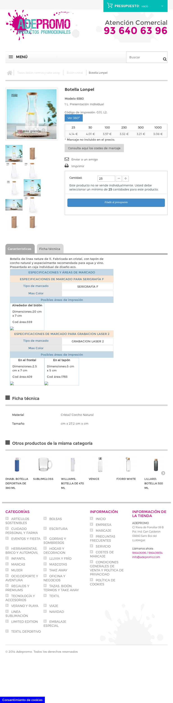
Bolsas (55, 519)
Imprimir (77, 166)
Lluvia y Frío (59, 558)
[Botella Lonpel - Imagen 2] (32, 153)
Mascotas (57, 564)
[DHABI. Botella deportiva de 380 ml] (17, 464)
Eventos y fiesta (25, 538)
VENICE (94, 479)
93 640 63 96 (136, 30)
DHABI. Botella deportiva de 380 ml (16, 483)
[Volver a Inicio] (9, 72)
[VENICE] (100, 464)
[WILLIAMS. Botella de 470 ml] (72, 464)
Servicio (103, 546)
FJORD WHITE (126, 479)
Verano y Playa (24, 606)
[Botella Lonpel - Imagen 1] (14, 153)
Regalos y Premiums (17, 588)
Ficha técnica (49, 249)
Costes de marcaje (102, 554)
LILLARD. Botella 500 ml (153, 483)
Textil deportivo (25, 631)
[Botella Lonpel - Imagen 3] (14, 170)
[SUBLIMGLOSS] (44, 464)
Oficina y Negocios (54, 578)
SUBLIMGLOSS (43, 479)
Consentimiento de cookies (22, 700)
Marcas (17, 564)
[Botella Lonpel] (32, 170)
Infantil (17, 558)
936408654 (155, 552)
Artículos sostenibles (17, 521)
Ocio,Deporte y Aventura (21, 578)
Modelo (70, 98)
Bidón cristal (75, 72)
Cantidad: (75, 177)
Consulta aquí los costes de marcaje (94, 148)
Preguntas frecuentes (102, 538)
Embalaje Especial (54, 623)
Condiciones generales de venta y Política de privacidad (107, 568)
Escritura (58, 529)
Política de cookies (102, 582)
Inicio (100, 519)
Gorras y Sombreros (54, 541)
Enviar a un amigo (84, 159)
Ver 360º (74, 118)
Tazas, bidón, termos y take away (38, 72)
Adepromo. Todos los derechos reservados (47, 651)
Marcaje (103, 530)
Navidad (56, 612)
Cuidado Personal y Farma (21, 531)
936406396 (139, 552)
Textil (53, 596)
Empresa (103, 525)
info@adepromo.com (146, 557)
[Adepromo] (40, 25)
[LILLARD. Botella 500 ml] (156, 464)
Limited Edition (24, 621)
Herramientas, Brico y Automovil (21, 550)
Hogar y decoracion (54, 550)
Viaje (53, 606)
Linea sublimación (16, 614)
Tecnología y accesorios (20, 598)
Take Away (57, 570)
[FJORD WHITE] (128, 464)
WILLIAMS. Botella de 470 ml (72, 483)
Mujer (16, 570)
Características (19, 249)
